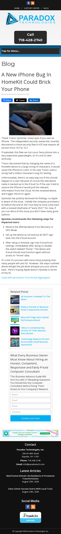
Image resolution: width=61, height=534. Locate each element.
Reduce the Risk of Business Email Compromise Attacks (34, 308)
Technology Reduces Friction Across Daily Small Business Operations (35, 342)
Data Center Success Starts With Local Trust (30, 488)
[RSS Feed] (32, 3)
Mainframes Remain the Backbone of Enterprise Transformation (30, 477)
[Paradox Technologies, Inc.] (30, 18)
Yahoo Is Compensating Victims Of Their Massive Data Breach (33, 330)
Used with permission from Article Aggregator (26, 277)
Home (17, 8)
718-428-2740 (30, 40)
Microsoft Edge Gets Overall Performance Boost (35, 318)
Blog (46, 8)
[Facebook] (28, 3)
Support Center (31, 8)
